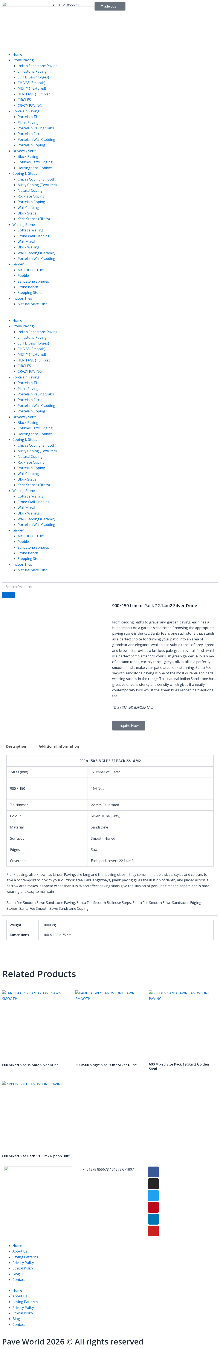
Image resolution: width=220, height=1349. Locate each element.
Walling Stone (23, 224)
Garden (18, 264)
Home (17, 54)
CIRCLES (24, 99)
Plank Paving (28, 122)
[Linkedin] (153, 1219)
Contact (18, 1279)
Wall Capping (28, 207)
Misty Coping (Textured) (37, 184)
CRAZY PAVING (30, 105)
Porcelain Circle (30, 133)
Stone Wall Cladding (34, 236)
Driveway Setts (24, 151)
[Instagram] (153, 1183)
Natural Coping (30, 190)
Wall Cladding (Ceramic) (36, 253)
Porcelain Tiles (29, 116)
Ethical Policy (22, 1268)
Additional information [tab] (59, 746)
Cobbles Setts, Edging (35, 162)
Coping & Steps (24, 173)
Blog (16, 1274)
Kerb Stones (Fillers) (34, 218)
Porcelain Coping (31, 145)
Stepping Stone (30, 292)
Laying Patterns (25, 1257)
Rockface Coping (31, 196)
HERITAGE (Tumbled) (35, 94)
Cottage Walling (30, 230)
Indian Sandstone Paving (38, 65)
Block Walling (28, 247)
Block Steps (27, 213)
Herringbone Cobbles (35, 167)
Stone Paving (23, 60)
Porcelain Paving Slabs (36, 128)
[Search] (8, 595)
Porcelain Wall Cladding (36, 139)
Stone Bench (28, 287)
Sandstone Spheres (33, 281)
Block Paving (28, 156)
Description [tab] (16, 746)
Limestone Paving (32, 71)
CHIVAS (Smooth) (31, 82)
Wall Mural (26, 241)
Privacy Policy (23, 1262)
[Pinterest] (153, 1207)
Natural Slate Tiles (32, 304)
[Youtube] (153, 1231)
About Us (20, 1251)
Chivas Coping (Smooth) (37, 179)
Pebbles (24, 275)
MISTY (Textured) (32, 88)
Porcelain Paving (25, 111)
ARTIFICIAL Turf (31, 270)
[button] (110, 315)
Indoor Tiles (22, 298)
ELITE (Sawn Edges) (33, 77)
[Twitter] (153, 1195)
